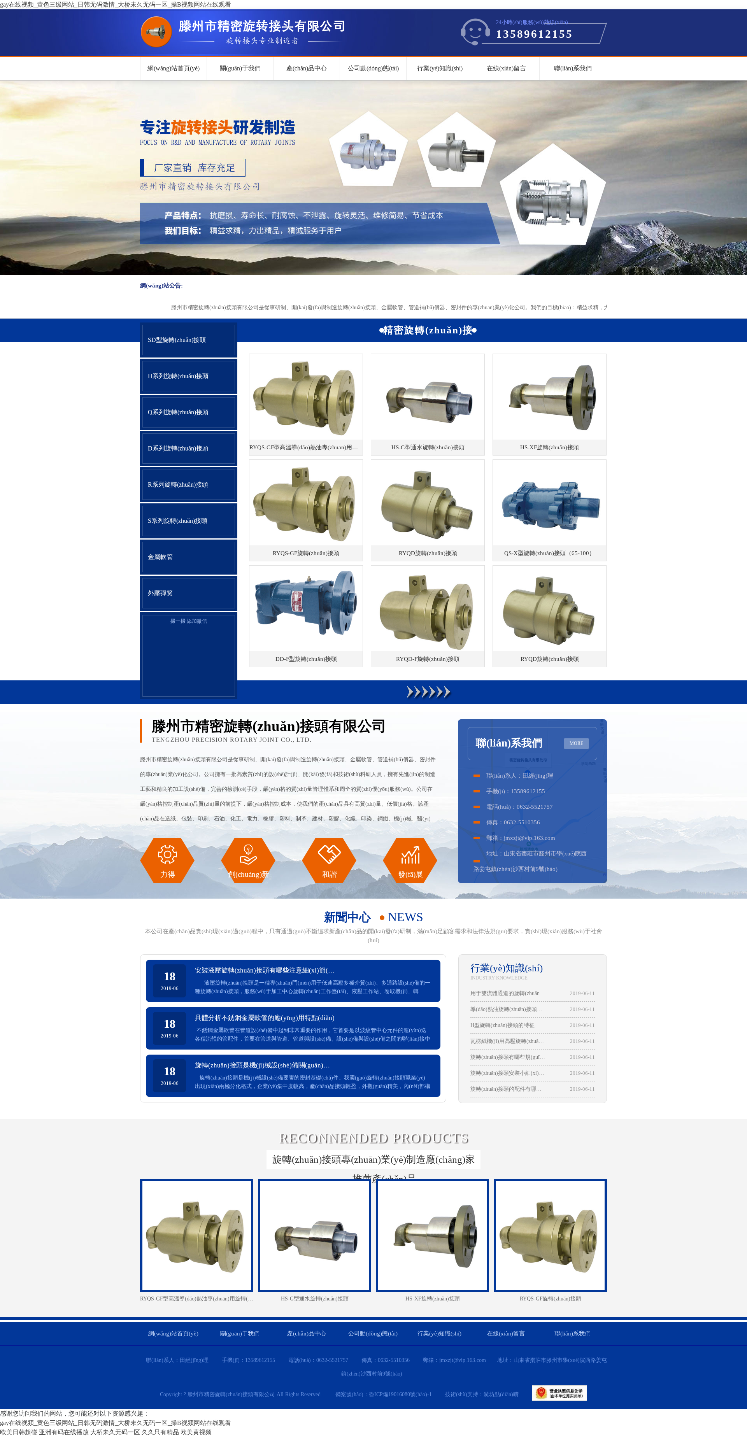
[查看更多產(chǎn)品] (428, 692)
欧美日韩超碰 (18, 1432)
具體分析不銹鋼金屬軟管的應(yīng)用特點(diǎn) (265, 1018)
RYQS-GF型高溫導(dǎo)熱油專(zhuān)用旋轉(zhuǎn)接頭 (196, 1299)
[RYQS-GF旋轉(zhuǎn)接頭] (550, 1235)
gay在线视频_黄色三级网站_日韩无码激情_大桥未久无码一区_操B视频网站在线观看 (115, 4)
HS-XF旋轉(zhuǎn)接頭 (432, 1299)
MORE (576, 743)
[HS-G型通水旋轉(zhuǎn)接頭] (314, 1235)
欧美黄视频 (196, 1432)
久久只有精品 (160, 1432)
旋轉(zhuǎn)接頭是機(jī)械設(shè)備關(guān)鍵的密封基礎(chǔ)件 (265, 1065)
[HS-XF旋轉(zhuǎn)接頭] (432, 1235)
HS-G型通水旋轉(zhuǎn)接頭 (315, 1299)
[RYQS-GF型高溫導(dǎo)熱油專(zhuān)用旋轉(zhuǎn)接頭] (196, 1235)
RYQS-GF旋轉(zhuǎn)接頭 (550, 1299)
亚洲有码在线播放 (64, 1432)
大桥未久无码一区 (115, 1432)
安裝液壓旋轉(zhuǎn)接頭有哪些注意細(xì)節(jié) (265, 970)
